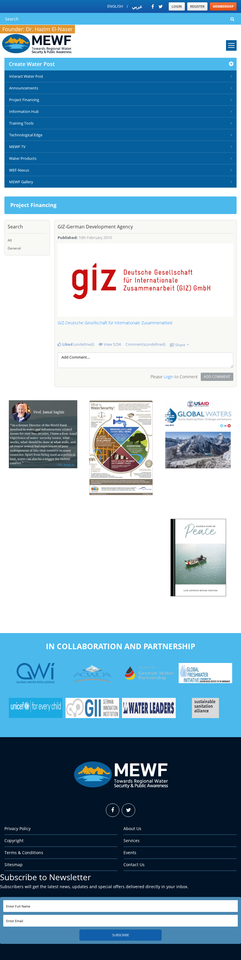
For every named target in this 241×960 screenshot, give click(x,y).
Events (129, 852)
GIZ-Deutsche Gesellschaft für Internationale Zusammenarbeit (115, 322)
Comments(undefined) (145, 344)
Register (197, 6)
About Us (132, 828)
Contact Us (134, 864)
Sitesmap (13, 864)
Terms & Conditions (23, 852)
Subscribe (120, 935)
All (10, 240)
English (115, 6)
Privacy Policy (17, 828)
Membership (223, 6)
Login (177, 6)
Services (131, 840)
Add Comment (217, 376)
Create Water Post (32, 63)
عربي (137, 6)
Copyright (14, 840)
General (14, 248)
